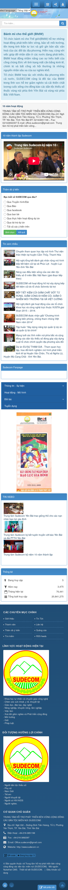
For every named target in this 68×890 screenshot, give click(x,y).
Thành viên (10, 624)
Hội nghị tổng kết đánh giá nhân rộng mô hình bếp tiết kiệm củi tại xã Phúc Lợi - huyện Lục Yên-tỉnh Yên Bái (40, 264)
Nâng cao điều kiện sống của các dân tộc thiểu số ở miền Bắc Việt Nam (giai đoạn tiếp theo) (39, 275)
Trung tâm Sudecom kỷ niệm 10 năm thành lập (28, 554)
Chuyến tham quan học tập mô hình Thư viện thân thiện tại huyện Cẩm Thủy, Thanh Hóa (40, 253)
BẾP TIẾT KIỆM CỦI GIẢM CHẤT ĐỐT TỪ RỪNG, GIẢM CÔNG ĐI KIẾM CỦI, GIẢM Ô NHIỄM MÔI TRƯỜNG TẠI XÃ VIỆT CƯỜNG (39, 296)
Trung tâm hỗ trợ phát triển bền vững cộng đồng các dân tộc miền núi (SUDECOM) (31, 865)
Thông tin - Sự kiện (14, 385)
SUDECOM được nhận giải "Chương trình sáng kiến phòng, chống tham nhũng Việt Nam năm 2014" (37, 319)
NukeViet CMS (10, 869)
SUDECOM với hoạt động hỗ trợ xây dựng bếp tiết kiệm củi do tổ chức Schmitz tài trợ (40, 285)
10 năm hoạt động (12, 106)
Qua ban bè (13, 214)
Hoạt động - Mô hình (15, 392)
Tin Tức (39, 618)
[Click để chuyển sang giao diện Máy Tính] (11, 885)
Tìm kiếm (9, 636)
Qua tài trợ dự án (16, 222)
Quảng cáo (41, 630)
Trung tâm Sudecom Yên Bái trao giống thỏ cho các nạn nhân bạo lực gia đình (33, 517)
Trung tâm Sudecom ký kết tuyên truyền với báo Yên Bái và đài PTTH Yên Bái (33, 536)
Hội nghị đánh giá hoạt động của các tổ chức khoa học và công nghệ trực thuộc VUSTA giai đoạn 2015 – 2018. (40, 307)
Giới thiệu (9, 618)
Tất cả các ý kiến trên (18, 226)
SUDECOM (36, 869)
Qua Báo (11, 206)
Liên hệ (39, 624)
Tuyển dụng (10, 406)
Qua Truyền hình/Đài (18, 202)
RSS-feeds (41, 636)
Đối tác (8, 399)
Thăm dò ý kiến (12, 630)
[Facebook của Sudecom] (34, 451)
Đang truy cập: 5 (27, 855)
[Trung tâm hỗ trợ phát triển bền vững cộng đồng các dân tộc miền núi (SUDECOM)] (34, 13)
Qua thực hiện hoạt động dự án (23, 218)
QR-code (11, 855)
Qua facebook (14, 210)
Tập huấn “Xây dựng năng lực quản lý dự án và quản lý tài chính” (39, 328)
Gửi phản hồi (49, 887)
